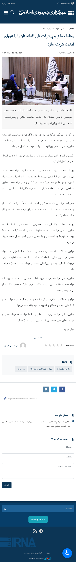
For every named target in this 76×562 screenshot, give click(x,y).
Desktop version (38, 519)
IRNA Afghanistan (42, 13)
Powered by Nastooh (36, 558)
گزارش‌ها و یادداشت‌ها (33, 553)
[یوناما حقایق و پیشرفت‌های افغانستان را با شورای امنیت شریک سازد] (38, 81)
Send (6, 485)
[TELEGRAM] (41, 531)
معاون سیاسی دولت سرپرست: (58, 29)
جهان (48, 553)
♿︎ (67, 552)
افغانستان (38, 337)
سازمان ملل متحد (63, 369)
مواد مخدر (21, 369)
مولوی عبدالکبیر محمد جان (41, 369)
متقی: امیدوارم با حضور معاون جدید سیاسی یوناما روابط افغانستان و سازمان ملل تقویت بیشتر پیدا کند (36, 423)
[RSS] (35, 531)
